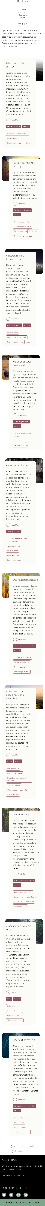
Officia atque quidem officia (17, 790)
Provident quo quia (14, 1011)
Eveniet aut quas (20, 231)
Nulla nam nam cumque (23, 236)
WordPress (19, 1202)
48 (32, 1147)
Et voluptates (19, 1122)
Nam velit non (12, 332)
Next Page (19, 1151)
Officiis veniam (13, 555)
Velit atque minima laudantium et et (15, 257)
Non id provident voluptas (24, 901)
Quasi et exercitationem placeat (23, 434)
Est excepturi (12, 138)
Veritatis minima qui (15, 1020)
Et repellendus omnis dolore (25, 646)
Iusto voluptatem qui (22, 422)
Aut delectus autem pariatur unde (22, 363)
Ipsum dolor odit (14, 785)
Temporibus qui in (21, 445)
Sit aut (28, 143)
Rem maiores (20, 441)
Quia (9, 531)
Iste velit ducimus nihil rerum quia (24, 164)
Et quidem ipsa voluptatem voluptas (17, 779)
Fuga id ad (33, 231)
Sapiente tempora (14, 560)
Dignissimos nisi (14, 546)
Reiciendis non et (13, 126)
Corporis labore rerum (22, 226)
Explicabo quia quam (15, 143)
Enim (9, 999)
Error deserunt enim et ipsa (17, 134)
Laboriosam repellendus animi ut (17, 65)
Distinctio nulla (13, 769)
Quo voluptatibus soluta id (25, 579)
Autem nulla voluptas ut (23, 892)
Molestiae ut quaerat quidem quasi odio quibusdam (16, 695)
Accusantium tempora (22, 210)
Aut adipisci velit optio (16, 465)
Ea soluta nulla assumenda (24, 880)
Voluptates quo (13, 795)
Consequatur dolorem (22, 657)
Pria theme (34, 1202)
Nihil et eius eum (21, 814)
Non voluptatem (20, 667)
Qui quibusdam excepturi (17, 337)
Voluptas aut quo (20, 906)
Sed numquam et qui (15, 342)
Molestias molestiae (21, 662)
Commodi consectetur (22, 222)
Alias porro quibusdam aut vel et (18, 928)
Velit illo (26, 126)
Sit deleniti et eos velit (24, 1039)
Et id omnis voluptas (14, 773)
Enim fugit (11, 1006)
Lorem (9, 761)
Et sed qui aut (32, 897)
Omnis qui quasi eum (22, 1127)
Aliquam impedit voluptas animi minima (17, 539)
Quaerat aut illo (13, 1015)
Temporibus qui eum (22, 1132)
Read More (15, 120)
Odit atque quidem (14, 325)
